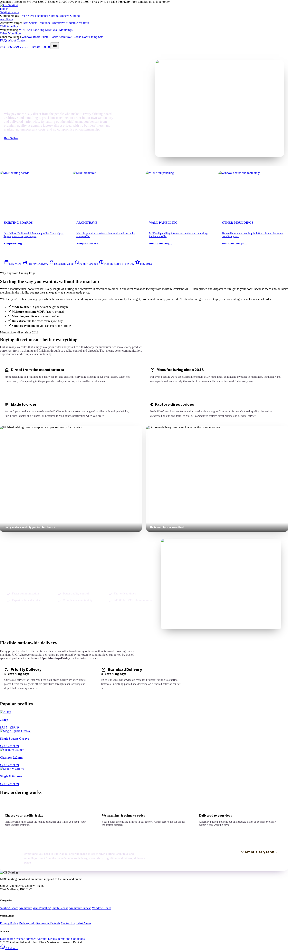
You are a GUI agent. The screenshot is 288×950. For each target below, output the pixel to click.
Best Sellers (26, 15)
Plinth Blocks (49, 37)
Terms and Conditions (71, 938)
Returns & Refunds (48, 923)
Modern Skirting (69, 15)
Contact (21, 40)
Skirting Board (9, 908)
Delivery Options (32, 138)
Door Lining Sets (92, 37)
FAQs (3, 40)
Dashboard (7, 938)
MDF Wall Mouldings (58, 30)
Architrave (6, 19)
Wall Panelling (9, 26)
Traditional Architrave (51, 22)
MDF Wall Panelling (31, 30)
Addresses (29, 938)
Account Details (47, 938)
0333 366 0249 (15, 47)
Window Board (31, 37)
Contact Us (68, 923)
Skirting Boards (9, 12)
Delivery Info (27, 923)
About (12, 40)
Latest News (83, 923)
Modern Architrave (77, 22)
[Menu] (55, 45)
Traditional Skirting (47, 15)
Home (4, 8)
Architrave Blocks (70, 37)
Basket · (41, 47)
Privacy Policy (9, 923)
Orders (18, 938)
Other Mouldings (10, 33)
